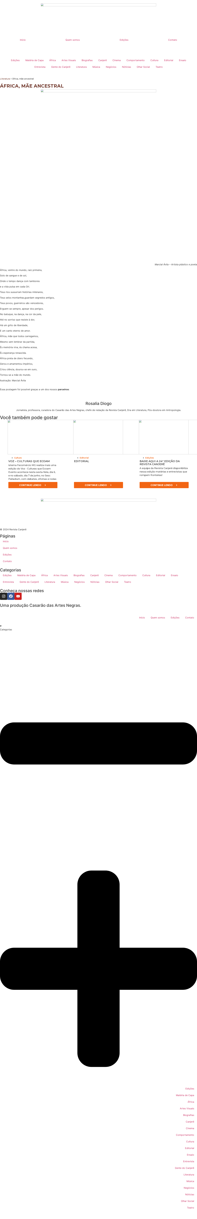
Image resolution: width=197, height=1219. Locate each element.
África (52, 60)
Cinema (116, 60)
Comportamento (135, 60)
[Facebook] (10, 596)
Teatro (159, 66)
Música (96, 66)
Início (23, 39)
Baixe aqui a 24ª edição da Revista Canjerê (160, 463)
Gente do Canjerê (60, 66)
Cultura (154, 60)
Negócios (111, 66)
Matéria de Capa (34, 60)
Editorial (168, 60)
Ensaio (182, 60)
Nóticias (126, 66)
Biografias (87, 60)
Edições (124, 39)
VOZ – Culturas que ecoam (29, 461)
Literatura (81, 66)
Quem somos (72, 39)
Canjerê (102, 60)
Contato (172, 39)
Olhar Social (143, 66)
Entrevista (39, 66)
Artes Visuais (69, 60)
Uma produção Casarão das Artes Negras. (40, 605)
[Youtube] (18, 596)
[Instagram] (3, 596)
